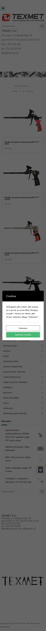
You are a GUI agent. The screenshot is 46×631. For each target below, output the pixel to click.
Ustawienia (23, 328)
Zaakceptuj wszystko (23, 334)
